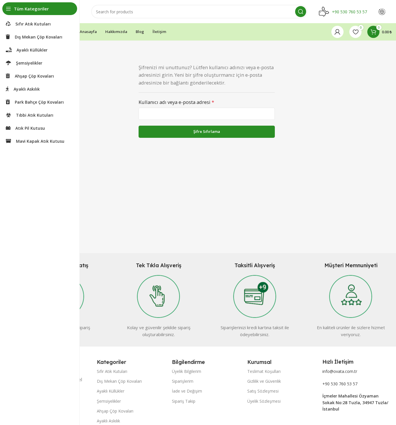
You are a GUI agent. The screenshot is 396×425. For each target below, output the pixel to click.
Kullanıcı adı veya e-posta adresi (176, 102)
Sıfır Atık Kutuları (112, 371)
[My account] (337, 32)
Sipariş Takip (183, 401)
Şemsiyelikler (109, 401)
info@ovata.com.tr (339, 371)
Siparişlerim (182, 381)
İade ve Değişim (187, 391)
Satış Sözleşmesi (263, 391)
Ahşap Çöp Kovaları (115, 411)
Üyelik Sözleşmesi (264, 401)
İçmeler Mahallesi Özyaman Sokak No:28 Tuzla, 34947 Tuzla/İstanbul (355, 402)
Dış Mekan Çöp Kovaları (119, 381)
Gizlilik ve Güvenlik (264, 381)
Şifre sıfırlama (206, 131)
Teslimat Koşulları (264, 371)
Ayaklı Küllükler (110, 391)
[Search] (300, 11)
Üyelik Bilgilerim (186, 371)
